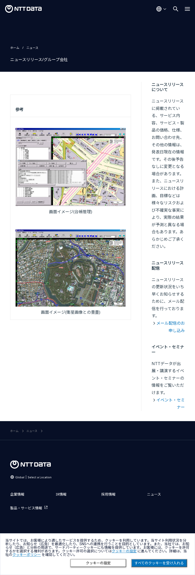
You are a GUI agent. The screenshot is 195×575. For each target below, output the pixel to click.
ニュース (32, 48)
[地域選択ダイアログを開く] (161, 9)
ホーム (14, 48)
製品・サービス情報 (26, 508)
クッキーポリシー (26, 555)
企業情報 (17, 494)
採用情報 (108, 494)
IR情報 (61, 494)
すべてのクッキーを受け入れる (159, 563)
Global (33, 477)
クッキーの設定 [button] (124, 551)
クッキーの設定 (98, 563)
